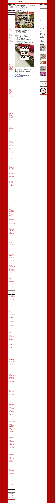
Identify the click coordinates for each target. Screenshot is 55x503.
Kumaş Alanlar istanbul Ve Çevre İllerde (11, 317)
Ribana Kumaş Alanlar (10, 62)
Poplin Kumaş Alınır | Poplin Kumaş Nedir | (11, 347)
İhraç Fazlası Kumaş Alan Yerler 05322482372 (42, 71)
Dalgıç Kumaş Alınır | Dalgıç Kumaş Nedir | (11, 351)
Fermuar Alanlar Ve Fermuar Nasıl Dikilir (11, 201)
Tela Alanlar (10, 71)
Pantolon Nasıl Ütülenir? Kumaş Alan (11, 401)
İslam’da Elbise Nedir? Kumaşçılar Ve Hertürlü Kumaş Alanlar (11, 251)
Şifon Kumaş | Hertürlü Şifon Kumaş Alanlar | (11, 325)
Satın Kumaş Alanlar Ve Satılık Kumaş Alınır (11, 320)
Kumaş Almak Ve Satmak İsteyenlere (11, 304)
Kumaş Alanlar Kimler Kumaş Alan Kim (11, 221)
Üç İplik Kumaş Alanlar (11, 66)
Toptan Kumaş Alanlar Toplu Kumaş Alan (12, 223)
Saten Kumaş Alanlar (10, 72)
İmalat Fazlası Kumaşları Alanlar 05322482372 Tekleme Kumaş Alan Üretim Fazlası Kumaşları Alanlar (42, 78)
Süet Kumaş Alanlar (10, 64)
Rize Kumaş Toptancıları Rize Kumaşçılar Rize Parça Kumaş (11, 441)
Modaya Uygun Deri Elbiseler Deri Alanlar (11, 472)
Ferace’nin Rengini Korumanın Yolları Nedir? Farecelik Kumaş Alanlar (11, 272)
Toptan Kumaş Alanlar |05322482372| (10, 20)
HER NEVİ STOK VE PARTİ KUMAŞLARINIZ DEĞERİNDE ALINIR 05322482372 (43, 23)
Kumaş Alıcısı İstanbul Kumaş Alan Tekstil (12, 296)
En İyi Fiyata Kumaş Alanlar (11, 181)
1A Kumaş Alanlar (10, 156)
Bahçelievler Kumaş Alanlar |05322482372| (11, 139)
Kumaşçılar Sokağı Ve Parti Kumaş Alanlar (11, 255)
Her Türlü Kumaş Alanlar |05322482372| (11, 41)
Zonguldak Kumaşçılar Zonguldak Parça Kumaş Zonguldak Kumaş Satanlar (11, 475)
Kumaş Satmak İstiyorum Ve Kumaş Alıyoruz (11, 311)
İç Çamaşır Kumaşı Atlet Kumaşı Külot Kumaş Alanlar (11, 443)
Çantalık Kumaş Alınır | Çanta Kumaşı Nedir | (11, 369)
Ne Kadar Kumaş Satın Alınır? (11, 425)
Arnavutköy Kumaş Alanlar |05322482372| (11, 149)
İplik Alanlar (10, 94)
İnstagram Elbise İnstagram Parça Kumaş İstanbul (11, 457)
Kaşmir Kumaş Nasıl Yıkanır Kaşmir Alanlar (11, 209)
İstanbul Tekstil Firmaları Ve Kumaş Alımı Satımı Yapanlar (12, 308)
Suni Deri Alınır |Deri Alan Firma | (11, 350)
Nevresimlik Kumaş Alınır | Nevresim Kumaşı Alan (11, 372)
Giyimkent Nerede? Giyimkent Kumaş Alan (11, 259)
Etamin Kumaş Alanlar (11, 111)
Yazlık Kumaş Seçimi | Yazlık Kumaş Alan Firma (11, 417)
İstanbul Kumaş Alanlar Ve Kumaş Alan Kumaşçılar (11, 230)
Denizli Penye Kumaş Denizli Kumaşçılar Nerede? (11, 424)
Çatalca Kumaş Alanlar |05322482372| (11, 145)
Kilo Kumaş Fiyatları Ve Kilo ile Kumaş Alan (11, 192)
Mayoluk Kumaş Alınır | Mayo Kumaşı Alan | (11, 374)
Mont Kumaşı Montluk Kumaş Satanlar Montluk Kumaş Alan (11, 377)
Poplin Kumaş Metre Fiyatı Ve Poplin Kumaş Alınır (11, 204)
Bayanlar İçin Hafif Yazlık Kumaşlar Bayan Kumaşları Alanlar (12, 275)
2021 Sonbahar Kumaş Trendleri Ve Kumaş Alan (11, 190)
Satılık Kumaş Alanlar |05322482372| (10, 29)
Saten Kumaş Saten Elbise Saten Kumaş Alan (11, 451)
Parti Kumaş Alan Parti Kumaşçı (11, 222)
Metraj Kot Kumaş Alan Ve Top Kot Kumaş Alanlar (12, 329)
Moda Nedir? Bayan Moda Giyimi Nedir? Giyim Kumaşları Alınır (11, 454)
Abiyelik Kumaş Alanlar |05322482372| (11, 35)
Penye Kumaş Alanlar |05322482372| (10, 27)
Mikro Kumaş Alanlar (10, 68)
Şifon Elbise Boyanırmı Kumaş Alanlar (11, 206)
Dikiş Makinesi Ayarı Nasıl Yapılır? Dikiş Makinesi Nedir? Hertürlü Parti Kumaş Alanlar (11, 265)
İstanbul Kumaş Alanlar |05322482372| (11, 127)
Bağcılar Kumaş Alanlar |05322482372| (11, 136)
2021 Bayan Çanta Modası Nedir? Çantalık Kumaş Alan (11, 473)
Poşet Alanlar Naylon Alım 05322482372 (11, 287)
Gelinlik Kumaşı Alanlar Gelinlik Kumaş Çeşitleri (11, 447)
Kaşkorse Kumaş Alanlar (11, 63)
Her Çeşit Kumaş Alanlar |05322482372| (11, 40)
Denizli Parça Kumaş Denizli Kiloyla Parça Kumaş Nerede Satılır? (11, 431)
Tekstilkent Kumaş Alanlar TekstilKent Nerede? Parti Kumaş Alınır (11, 257)
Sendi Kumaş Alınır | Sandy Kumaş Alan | (12, 355)
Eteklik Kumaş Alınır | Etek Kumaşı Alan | (12, 381)
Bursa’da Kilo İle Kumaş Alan (11, 210)
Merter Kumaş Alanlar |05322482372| (10, 130)
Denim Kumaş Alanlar (10, 114)
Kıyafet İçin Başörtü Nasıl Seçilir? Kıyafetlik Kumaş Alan (11, 419)
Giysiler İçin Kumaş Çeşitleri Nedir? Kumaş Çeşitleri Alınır (11, 455)
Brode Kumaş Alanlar (10, 86)
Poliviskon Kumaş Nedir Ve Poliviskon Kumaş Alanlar (11, 182)
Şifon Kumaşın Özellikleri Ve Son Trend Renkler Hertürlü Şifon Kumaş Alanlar (11, 278)
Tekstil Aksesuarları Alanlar (11, 91)
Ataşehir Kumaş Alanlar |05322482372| (11, 148)
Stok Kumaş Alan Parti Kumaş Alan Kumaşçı (12, 302)
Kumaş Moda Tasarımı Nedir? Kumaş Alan (11, 260)
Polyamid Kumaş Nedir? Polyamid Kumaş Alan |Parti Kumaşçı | (11, 279)
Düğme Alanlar (10, 95)
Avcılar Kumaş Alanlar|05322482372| (10, 134)
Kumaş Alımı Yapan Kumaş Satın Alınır (11, 482)
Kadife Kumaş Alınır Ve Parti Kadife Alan (11, 333)
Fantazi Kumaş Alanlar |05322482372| (11, 34)
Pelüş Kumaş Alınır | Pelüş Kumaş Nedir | (11, 344)
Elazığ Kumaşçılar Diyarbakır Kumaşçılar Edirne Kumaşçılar (11, 391)
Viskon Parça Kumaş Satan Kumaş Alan (11, 197)
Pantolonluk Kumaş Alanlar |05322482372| (11, 48)
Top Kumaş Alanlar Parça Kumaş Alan (11, 438)
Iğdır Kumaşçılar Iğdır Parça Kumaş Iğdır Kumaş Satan (12, 375)
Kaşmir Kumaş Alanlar (11, 110)
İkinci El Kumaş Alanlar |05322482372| (11, 30)
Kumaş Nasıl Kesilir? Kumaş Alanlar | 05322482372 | (11, 187)
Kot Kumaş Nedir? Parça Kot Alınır (11, 246)
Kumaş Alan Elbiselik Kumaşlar (11, 226)
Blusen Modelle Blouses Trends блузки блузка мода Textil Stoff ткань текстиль (11, 237)
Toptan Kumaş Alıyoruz (11, 295)
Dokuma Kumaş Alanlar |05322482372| (11, 25)
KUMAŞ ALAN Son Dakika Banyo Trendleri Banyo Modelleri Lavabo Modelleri (12, 469)
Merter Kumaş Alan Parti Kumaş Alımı (11, 158)
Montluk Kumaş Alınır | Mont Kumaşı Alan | (11, 396)
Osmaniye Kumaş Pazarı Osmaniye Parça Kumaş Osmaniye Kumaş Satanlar (11, 390)
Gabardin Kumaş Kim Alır (11, 157)
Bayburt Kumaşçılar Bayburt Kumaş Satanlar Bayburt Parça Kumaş (12, 404)
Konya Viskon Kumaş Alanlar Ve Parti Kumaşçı (11, 225)
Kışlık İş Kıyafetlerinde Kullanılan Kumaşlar (11, 284)
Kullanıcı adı (10, 5)
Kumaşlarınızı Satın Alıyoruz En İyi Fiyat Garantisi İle (12, 321)
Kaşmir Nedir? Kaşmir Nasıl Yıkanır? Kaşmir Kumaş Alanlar (11, 274)
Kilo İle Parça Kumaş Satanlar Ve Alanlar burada (11, 193)
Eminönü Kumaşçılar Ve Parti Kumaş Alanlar (11, 213)
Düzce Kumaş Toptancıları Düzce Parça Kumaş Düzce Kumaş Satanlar (12, 470)
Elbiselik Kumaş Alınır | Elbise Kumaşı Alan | (11, 388)
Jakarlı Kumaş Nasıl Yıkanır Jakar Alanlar (11, 215)
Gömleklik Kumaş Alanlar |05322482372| (11, 46)
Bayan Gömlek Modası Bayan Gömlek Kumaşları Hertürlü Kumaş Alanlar (11, 241)
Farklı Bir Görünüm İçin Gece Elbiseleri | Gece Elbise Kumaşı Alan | (11, 281)
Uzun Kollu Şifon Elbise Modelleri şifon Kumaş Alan (11, 440)
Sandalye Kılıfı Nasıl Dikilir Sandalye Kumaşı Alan (11, 207)
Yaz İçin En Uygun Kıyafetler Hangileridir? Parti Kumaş (11, 254)
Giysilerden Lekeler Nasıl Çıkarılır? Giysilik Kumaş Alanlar (11, 286)
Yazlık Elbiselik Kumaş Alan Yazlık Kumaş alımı (12, 433)
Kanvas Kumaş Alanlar (11, 87)
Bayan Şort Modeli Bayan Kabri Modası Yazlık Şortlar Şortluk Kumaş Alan (11, 263)
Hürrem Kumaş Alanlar (11, 67)
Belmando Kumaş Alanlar (11, 88)
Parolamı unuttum (11, 7)
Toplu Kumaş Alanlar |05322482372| (10, 37)
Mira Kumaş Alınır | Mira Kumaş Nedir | (11, 363)
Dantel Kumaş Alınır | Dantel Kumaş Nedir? (11, 335)
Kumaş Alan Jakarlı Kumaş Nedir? (11, 479)
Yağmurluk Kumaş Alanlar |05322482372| (11, 44)
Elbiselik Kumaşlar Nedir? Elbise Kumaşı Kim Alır (11, 239)
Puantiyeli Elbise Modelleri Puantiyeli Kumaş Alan (11, 426)
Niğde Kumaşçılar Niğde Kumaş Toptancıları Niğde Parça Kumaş (11, 452)
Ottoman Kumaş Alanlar (11, 116)
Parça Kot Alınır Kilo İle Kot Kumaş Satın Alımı (11, 484)
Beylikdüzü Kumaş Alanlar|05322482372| (10, 133)
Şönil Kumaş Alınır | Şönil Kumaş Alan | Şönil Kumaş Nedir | (11, 366)
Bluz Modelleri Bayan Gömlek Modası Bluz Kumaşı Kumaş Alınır (11, 458)
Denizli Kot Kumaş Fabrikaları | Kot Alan (11, 411)
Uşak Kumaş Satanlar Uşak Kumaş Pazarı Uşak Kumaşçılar (11, 383)
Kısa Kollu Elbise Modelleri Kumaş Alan (12, 266)
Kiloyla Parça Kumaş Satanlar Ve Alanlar (11, 175)
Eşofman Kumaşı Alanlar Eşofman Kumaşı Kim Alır (11, 446)
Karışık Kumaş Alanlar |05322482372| (11, 23)
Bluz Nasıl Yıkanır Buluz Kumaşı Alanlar (11, 188)
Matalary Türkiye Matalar (11, 214)
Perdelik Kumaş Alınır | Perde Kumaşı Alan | (11, 407)
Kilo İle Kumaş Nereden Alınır (11, 227)
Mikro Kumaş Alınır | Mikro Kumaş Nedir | (12, 353)
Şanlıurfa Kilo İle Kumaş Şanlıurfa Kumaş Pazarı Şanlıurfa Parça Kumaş (11, 395)
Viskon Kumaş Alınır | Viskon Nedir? (11, 336)
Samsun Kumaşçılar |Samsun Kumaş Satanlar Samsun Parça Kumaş (11, 415)
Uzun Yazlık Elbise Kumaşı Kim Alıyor (11, 467)
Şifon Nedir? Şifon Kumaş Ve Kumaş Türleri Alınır (11, 247)
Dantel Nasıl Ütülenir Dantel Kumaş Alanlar (12, 218)
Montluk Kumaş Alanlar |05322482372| (11, 43)
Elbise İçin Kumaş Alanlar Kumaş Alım (11, 478)
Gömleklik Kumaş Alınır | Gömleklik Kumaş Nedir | (11, 349)
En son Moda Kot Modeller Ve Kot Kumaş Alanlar (11, 270)
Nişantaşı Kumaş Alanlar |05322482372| (11, 152)
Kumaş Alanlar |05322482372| (11, 15)
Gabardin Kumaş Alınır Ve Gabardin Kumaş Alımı (12, 330)
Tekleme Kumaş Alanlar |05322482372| (11, 21)
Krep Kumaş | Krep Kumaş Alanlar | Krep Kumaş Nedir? (12, 327)
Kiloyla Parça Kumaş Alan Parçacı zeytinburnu (11, 465)
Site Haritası (12, 490)
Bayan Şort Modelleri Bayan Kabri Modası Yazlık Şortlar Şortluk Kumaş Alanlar (11, 243)
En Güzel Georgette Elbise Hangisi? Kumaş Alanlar (12, 268)
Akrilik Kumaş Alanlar (11, 118)
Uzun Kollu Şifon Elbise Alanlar (11, 269)
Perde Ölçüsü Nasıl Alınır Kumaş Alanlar (11, 176)
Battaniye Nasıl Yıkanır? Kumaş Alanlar (11, 405)
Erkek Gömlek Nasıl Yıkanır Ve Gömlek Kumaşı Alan (11, 203)
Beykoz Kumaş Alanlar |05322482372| (11, 142)
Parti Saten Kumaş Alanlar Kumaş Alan (11, 219)
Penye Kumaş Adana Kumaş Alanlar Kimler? (12, 422)
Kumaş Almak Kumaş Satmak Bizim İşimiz (11, 299)
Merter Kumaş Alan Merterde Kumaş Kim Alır (11, 449)
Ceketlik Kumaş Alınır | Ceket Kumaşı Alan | (11, 380)
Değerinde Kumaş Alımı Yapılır (11, 229)
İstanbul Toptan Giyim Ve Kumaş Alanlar (11, 313)
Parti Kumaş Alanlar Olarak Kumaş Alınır (11, 172)
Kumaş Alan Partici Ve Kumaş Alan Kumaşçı (11, 306)
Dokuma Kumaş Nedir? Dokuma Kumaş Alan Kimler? (11, 429)
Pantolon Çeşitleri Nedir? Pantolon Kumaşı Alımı (11, 410)
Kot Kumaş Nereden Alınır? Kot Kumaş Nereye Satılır (11, 460)
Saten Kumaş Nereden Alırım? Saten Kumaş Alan (12, 463)
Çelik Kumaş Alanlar (10, 115)
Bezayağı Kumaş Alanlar (11, 117)
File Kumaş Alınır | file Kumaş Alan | (12, 398)
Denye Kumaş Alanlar (10, 89)
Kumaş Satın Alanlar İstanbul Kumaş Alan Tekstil (11, 324)
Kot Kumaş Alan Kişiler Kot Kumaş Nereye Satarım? (12, 184)
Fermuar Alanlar (10, 92)
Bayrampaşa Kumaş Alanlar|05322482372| (10, 144)
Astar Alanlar (10, 70)
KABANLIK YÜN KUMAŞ (18, 6)
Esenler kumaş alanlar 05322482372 (42, 10)
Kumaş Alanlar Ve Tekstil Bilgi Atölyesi (11, 310)
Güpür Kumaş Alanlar (10, 90)
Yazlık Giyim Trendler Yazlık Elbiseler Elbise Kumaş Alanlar (11, 235)
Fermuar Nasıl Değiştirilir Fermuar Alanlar (11, 211)
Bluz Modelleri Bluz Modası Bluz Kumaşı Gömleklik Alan (11, 232)
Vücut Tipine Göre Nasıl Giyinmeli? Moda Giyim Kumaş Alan (11, 462)
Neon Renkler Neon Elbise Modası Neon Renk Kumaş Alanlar (11, 437)
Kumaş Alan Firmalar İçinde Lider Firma (11, 316)
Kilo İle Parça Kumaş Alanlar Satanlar (11, 166)
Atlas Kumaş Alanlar (10, 112)
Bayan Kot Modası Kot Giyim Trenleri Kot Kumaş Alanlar (11, 233)
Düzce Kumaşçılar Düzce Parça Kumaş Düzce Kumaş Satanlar (11, 400)
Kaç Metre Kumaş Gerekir (11, 169)
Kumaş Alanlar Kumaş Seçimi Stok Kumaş (11, 486)
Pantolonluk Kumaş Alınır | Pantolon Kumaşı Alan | (11, 393)
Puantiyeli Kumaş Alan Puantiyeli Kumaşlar (11, 428)
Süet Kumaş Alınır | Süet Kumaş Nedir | (11, 346)
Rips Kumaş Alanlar (10, 119)
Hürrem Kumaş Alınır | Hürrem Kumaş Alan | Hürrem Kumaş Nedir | (11, 361)
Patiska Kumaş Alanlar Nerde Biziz (11, 198)
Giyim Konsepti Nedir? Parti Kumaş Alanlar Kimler (11, 252)
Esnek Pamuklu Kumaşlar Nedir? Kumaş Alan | (11, 283)
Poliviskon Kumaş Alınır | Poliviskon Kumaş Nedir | (11, 343)
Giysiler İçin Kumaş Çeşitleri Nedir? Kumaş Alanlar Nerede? (11, 444)
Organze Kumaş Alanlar (11, 113)
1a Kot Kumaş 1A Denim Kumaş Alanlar (11, 185)
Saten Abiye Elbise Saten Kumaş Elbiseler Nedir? (11, 249)
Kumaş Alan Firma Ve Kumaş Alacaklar (11, 301)
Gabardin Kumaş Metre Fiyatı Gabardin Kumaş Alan (11, 173)
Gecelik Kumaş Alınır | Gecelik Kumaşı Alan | (11, 371)
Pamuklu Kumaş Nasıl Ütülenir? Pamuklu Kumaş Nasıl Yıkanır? (11, 386)
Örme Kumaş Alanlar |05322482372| (12, 26)
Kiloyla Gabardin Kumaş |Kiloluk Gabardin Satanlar (11, 408)
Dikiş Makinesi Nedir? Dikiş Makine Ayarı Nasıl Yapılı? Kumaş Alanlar (11, 245)
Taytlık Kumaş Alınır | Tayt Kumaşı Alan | (12, 378)
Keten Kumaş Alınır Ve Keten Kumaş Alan (11, 332)
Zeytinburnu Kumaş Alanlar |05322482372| (11, 128)
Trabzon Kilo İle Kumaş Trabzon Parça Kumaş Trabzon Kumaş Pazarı (12, 421)
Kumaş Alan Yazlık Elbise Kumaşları (11, 413)
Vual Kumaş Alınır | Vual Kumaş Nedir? (11, 338)
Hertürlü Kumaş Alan (10, 228)
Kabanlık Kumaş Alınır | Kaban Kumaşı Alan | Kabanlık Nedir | (11, 367)
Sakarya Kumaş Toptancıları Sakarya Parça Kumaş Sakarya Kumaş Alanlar (12, 435)
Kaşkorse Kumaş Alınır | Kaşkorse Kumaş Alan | (11, 358)
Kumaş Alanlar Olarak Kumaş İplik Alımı (11, 180)
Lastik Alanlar (10, 93)
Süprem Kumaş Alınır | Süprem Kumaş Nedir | (11, 356)
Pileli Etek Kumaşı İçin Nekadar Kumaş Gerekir (11, 170)
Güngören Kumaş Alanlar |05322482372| (11, 131)
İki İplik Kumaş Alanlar (11, 65)
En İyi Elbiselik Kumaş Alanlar (11, 168)
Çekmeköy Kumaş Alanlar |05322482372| (11, 154)
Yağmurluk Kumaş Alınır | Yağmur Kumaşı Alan (11, 385)
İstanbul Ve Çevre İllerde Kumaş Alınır (11, 298)
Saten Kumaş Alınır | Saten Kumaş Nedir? (11, 339)
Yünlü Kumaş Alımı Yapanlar (11, 167)
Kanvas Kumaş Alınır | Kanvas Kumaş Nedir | (11, 364)
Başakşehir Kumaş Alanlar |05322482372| (11, 151)
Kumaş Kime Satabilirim (11, 307)
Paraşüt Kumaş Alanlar (11, 69)
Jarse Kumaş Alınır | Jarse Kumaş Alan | (11, 359)
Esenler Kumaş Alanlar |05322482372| (11, 141)
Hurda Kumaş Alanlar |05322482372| (10, 38)
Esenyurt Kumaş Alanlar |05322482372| (11, 138)
